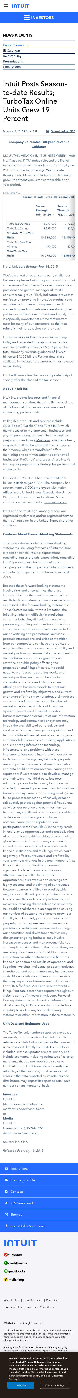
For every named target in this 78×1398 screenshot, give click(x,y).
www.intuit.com (55, 502)
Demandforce (40, 450)
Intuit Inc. (9, 397)
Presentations (13, 61)
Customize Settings (54, 1385)
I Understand (20, 1385)
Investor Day (12, 56)
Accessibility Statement (24, 1226)
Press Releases (13, 45)
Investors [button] (42, 17)
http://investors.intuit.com (37, 995)
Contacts (14, 1191)
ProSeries (27, 459)
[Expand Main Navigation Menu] (6, 6)
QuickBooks (11, 426)
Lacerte (47, 459)
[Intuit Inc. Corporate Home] (20, 6)
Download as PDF (63, 131)
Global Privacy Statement (30, 1361)
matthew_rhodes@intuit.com (23, 1109)
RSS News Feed (19, 1203)
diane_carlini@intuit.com (21, 1133)
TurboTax (50, 426)
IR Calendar (11, 50)
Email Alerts (12, 67)
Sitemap (13, 1214)
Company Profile (20, 1180)
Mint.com (43, 440)
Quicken (29, 426)
